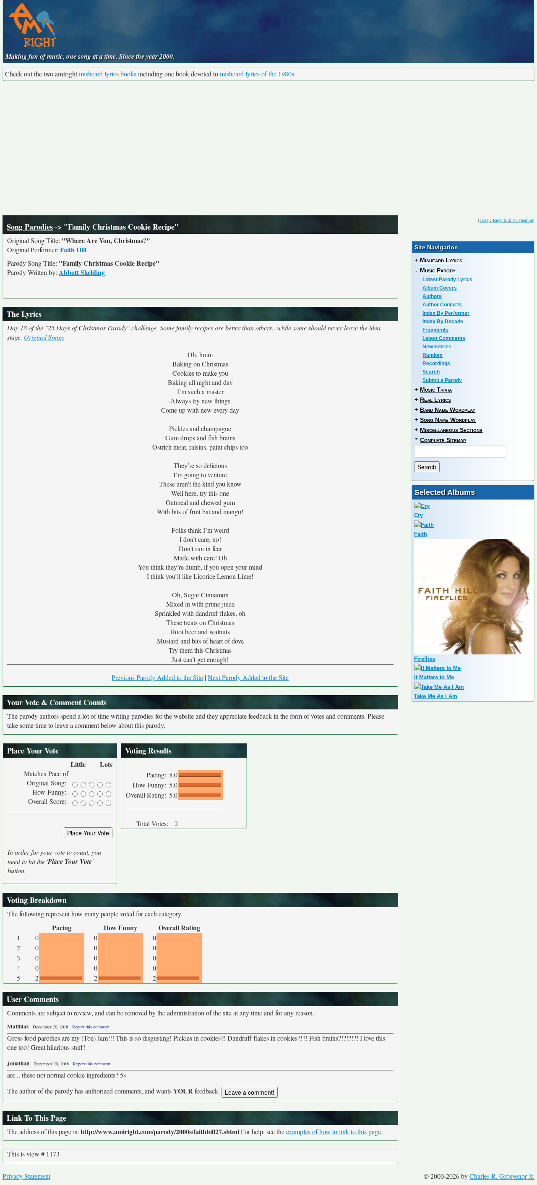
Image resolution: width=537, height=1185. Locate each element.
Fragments (435, 330)
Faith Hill (73, 249)
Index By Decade (442, 321)
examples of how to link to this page (333, 1131)
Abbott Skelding (82, 272)
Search (431, 372)
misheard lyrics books (107, 73)
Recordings (436, 363)
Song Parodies (30, 226)
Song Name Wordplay (448, 419)
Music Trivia (436, 389)
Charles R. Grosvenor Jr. (501, 1176)
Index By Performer (445, 313)
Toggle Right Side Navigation (506, 220)
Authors (432, 296)
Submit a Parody (442, 380)
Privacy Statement (26, 1176)
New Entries (436, 347)
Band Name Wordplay (447, 409)
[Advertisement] (268, 148)
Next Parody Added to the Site (248, 677)
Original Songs (44, 336)
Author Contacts (442, 305)
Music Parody (438, 270)
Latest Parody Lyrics (447, 280)
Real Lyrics (435, 399)
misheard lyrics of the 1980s (257, 73)
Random (432, 355)
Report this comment (90, 1027)
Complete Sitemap (443, 440)
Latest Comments (443, 338)
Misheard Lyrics (441, 260)
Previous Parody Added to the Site (157, 677)
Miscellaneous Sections (451, 429)
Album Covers (439, 288)
